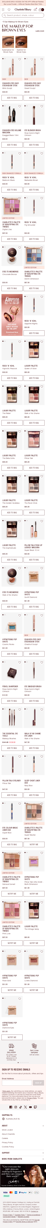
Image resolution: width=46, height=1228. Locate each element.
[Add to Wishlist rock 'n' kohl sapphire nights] (42, 297)
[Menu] (3, 9)
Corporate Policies (9, 1217)
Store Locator (7, 1130)
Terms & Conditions (33, 1215)
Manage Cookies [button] (23, 1217)
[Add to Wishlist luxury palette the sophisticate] (20, 521)
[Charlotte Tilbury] (23, 9)
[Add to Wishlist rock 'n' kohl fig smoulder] (42, 198)
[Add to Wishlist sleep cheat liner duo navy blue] (42, 756)
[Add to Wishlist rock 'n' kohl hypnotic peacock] (20, 342)
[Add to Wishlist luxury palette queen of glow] (42, 342)
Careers (5, 1138)
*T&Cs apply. (6, 1091)
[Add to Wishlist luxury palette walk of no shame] (42, 386)
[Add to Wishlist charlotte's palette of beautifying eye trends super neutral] (42, 804)
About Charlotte (8, 1134)
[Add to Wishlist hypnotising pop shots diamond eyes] (20, 999)
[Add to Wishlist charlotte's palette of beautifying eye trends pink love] (20, 902)
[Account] (35, 9)
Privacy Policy (32, 1098)
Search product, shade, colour (20, 15)
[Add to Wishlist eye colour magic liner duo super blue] (20, 804)
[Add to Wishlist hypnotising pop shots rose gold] (20, 952)
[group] (12, 1051)
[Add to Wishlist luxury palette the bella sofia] (20, 431)
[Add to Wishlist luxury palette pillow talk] (42, 431)
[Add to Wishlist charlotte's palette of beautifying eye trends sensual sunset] (20, 853)
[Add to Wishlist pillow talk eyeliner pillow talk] (20, 756)
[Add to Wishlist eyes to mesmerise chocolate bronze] (20, 247)
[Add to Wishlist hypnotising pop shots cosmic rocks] (20, 615)
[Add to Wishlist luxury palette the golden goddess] (20, 476)
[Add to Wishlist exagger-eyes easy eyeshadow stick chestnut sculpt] (42, 615)
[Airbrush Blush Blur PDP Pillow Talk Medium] (12, 335)
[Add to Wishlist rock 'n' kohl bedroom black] (20, 153)
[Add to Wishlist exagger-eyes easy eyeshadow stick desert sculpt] (42, 59)
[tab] (2, 58)
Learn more (40, 31)
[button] (5, 15)
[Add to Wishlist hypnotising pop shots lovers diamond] (42, 952)
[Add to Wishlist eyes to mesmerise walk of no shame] (20, 568)
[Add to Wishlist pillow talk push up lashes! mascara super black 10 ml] (42, 521)
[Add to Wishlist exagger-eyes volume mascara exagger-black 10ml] (20, 106)
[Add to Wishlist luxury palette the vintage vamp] (42, 902)
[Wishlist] (9, 10)
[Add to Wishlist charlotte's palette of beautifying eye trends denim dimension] (42, 247)
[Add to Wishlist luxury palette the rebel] (20, 386)
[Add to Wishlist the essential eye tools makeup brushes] (20, 709)
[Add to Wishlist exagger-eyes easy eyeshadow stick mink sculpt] (20, 59)
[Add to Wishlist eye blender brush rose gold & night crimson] (42, 106)
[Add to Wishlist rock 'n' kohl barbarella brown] (42, 153)
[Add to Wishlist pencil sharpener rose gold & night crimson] (20, 662)
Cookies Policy (8, 1147)
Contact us (34, 1211)
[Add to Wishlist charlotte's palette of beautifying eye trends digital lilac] (20, 198)
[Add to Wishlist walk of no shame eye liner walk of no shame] (42, 709)
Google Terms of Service (24, 1222)
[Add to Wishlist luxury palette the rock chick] (42, 476)
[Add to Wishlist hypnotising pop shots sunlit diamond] (42, 568)
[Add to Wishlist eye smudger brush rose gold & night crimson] (42, 662)
